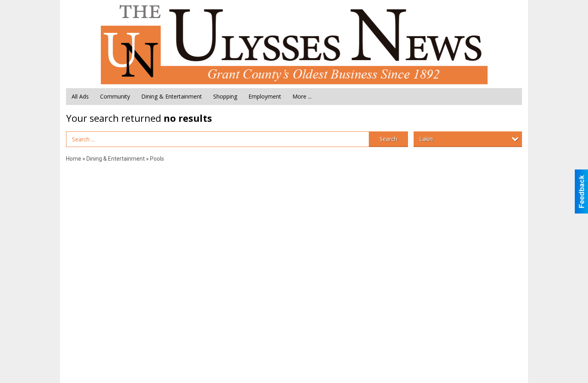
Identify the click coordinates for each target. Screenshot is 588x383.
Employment (264, 96)
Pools (157, 158)
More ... (302, 96)
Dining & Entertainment (171, 96)
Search (388, 139)
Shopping (225, 96)
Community (115, 96)
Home (73, 158)
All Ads (80, 96)
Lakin (426, 139)
